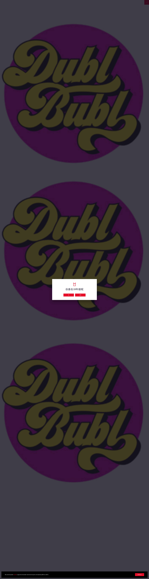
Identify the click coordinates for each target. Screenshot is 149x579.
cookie (15, 574)
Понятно (139, 574)
